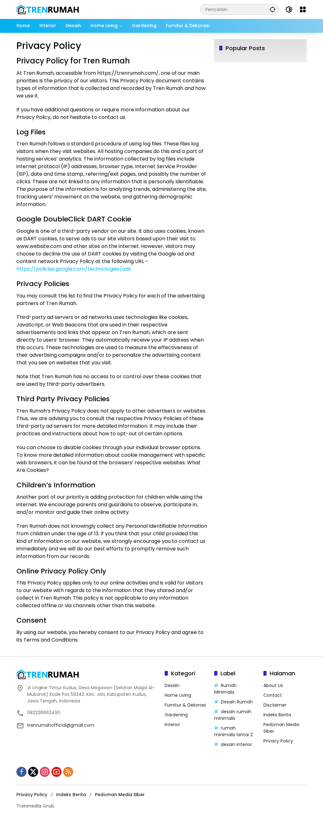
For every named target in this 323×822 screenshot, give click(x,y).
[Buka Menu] (303, 9)
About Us (273, 685)
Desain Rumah (237, 702)
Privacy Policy (278, 741)
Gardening (176, 715)
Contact (272, 695)
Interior (172, 724)
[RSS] (68, 772)
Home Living (178, 695)
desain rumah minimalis (232, 714)
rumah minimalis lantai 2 (233, 731)
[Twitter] (33, 772)
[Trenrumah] (47, 9)
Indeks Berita (277, 715)
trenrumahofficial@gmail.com (60, 725)
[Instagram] (45, 772)
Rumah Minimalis (225, 688)
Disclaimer (274, 705)
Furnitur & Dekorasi (185, 705)
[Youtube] (56, 772)
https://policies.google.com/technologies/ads (73, 269)
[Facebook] (21, 772)
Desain (172, 685)
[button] (272, 9)
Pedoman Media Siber (120, 794)
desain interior (236, 744)
